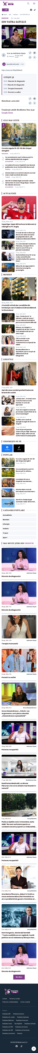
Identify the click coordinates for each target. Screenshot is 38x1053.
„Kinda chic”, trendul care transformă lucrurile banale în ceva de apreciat (26, 402)
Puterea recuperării (10, 749)
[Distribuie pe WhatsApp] (30, 57)
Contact (4, 999)
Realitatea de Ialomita (8, 1033)
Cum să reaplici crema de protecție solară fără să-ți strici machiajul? (26, 412)
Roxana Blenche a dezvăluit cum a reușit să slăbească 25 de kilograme (25, 353)
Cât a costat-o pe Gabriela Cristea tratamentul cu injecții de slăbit (26, 341)
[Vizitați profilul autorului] (4, 55)
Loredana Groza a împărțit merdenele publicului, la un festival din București (20, 166)
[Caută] (28, 3)
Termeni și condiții (14, 999)
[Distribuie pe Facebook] (34, 53)
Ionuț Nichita (31, 818)
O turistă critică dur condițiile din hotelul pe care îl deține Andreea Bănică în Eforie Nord (19, 307)
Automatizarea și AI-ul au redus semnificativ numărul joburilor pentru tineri (26, 258)
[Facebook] (31, 10)
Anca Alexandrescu (29, 708)
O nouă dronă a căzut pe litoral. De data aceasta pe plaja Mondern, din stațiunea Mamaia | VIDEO (26, 236)
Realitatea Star (31, 780)
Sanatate (5, 153)
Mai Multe (19, 977)
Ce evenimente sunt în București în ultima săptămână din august (19, 158)
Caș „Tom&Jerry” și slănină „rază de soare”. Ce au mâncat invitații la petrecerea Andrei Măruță (26, 319)
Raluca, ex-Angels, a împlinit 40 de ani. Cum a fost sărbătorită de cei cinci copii (25, 330)
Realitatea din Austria (21, 1027)
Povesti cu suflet (14, 92)
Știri (10, 14)
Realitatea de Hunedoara (22, 1030)
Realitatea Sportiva (18, 1014)
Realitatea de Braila (30, 1023)
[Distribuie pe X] (34, 57)
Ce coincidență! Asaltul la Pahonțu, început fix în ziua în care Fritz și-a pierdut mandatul (26, 247)
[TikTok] (35, 10)
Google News (7, 112)
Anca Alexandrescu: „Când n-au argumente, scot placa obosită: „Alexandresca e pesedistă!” (15, 713)
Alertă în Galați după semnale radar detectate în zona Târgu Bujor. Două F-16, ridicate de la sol (20, 183)
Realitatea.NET (6, 1014)
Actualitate (9, 161)
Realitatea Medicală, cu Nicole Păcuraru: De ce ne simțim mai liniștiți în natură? (19, 785)
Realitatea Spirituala (23, 1017)
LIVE (6, 10)
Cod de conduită (25, 1002)
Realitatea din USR (7, 1030)
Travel (7, 177)
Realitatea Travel (7, 1023)
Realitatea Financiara (22, 1020)
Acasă (5, 14)
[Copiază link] (30, 53)
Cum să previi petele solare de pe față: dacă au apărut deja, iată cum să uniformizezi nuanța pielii (26, 433)
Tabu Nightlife (18, 1023)
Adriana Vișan (19, 53)
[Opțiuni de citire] (34, 1048)
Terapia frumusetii (15, 88)
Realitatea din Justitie (8, 1017)
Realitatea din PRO (7, 1027)
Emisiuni (15, 14)
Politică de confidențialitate (10, 1002)
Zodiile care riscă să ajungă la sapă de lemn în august (26, 422)
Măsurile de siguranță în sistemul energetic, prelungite (25, 268)
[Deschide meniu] (34, 3)
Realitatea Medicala (8, 1020)
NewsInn (19, 1033)
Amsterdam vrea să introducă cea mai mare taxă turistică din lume (20, 174)
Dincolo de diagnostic (16, 81)
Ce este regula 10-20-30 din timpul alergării (25, 460)
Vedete (7, 169)
